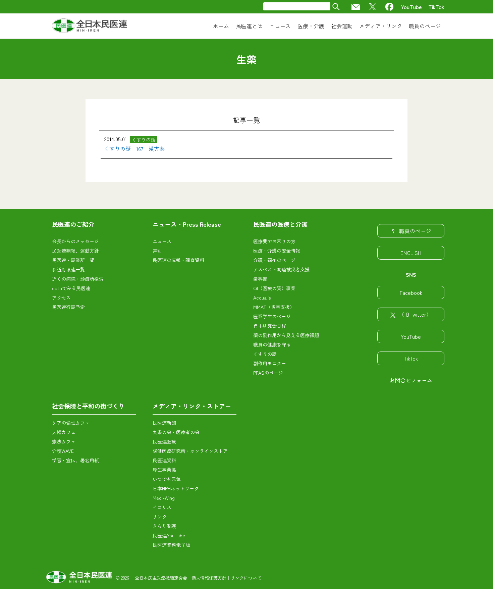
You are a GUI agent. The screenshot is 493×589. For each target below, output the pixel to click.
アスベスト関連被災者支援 (281, 269)
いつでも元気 (167, 479)
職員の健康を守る (272, 344)
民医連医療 (164, 441)
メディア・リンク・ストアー (192, 405)
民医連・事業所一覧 (73, 260)
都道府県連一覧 (68, 269)
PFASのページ (268, 372)
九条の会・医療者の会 (176, 432)
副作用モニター (269, 363)
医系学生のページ (272, 316)
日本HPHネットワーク (176, 488)
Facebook (411, 292)
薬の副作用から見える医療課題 (286, 335)
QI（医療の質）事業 (274, 288)
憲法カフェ (63, 441)
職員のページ (415, 231)
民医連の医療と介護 (280, 224)
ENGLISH (410, 253)
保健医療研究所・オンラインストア (190, 450)
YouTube (411, 7)
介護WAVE (63, 450)
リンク (160, 516)
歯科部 (260, 278)
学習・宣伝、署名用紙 (75, 460)
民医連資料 (164, 460)
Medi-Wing (164, 497)
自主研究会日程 (269, 325)
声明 (157, 250)
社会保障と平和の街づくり (88, 405)
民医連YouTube (169, 535)
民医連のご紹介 (73, 224)
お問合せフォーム (410, 380)
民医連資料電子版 (171, 544)
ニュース (162, 241)
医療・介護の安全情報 (276, 250)
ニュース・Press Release (187, 224)
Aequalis (262, 297)
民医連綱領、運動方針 (75, 250)
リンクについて (246, 578)
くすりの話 (265, 354)
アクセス (61, 297)
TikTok (436, 7)
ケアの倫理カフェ (71, 422)
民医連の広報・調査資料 (178, 260)
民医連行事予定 (68, 307)
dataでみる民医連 (71, 288)
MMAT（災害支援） (273, 307)
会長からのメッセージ (75, 241)
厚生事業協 (164, 469)
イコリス (162, 507)
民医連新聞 (164, 422)
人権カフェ (63, 432)
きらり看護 (164, 526)
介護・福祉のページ (274, 260)
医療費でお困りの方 (274, 241)
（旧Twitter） (415, 314)
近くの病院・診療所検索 (78, 278)
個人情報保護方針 (208, 578)
